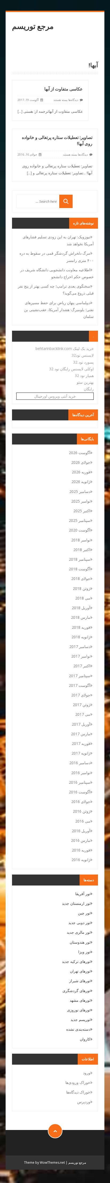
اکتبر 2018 (81, 549)
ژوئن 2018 (81, 588)
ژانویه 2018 (81, 636)
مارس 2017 (80, 733)
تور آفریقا (82, 893)
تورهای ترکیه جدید (76, 961)
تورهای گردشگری (76, 990)
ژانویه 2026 (81, 481)
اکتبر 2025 (81, 510)
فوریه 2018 (81, 627)
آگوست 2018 (79, 568)
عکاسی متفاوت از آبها (63, 89)
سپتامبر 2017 (79, 675)
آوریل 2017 (81, 724)
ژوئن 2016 (81, 811)
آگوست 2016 (79, 791)
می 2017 (82, 714)
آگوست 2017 (79, 685)
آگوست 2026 (79, 452)
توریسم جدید (80, 1019)
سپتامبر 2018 (79, 559)
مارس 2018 (80, 617)
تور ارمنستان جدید (76, 903)
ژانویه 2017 (81, 753)
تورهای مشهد (80, 1000)
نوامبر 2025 (80, 501)
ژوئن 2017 (81, 704)
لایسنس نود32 (83, 355)
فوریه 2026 (81, 471)
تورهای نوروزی (78, 1009)
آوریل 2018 (81, 607)
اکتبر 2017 (81, 665)
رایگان (89, 388)
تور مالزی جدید (78, 932)
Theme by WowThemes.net (44, 1162)
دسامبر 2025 (79, 491)
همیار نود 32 (84, 375)
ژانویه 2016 (81, 859)
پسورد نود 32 (83, 362)
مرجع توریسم (33, 26)
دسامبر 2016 (79, 762)
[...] (20, 111)
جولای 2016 (80, 801)
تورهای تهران (80, 971)
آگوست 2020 (79, 530)
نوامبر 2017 (80, 656)
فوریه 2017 (81, 743)
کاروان (85, 1039)
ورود (86, 1072)
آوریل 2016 (81, 830)
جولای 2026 (80, 462)
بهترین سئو (85, 382)
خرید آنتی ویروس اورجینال (55, 396)
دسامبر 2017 (79, 646)
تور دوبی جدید (79, 922)
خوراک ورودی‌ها (77, 1082)
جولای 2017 (80, 695)
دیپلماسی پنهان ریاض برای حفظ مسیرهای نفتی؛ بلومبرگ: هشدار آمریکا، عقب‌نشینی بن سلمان (59, 309)
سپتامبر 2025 (79, 520)
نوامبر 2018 (80, 539)
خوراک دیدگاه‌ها (78, 1092)
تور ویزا (84, 951)
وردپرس (83, 1101)
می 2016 (82, 821)
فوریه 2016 (81, 850)
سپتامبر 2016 (79, 782)
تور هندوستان (80, 942)
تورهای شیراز (79, 980)
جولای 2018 (80, 578)
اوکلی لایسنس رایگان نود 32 (71, 368)
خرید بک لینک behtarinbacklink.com (65, 348)
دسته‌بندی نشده (78, 1029)
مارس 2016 (80, 840)
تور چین (84, 912)
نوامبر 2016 (80, 772)
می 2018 (82, 598)
